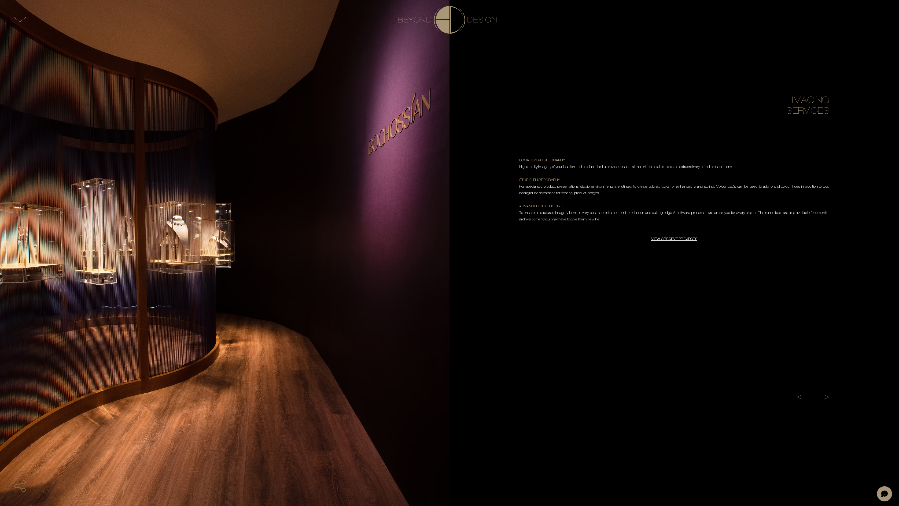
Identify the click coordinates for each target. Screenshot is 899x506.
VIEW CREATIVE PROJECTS (674, 239)
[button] (20, 486)
